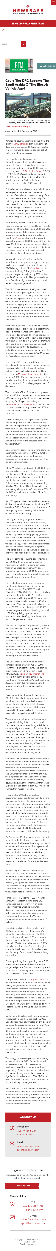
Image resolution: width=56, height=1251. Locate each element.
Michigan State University (30, 374)
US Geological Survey (32, 171)
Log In (2, 29)
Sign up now (22, 1186)
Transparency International (32, 674)
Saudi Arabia (37, 268)
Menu (53, 2)
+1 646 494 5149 (25, 1135)
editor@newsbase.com (28, 1147)
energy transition (20, 144)
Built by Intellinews (28, 1244)
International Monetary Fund (22, 405)
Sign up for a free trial (28, 24)
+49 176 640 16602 (26, 1131)
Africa (18, 238)
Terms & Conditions (29, 1242)
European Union (37, 980)
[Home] (28, 10)
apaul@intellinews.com (28, 1150)
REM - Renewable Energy (17, 127)
